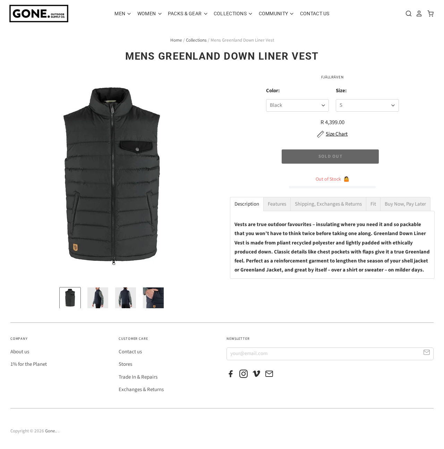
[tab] (247, 204)
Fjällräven (332, 77)
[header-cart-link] (428, 13)
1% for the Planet (28, 364)
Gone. (50, 431)
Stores (125, 364)
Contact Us (315, 13)
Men (120, 13)
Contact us (130, 351)
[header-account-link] (417, 13)
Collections (231, 13)
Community (274, 13)
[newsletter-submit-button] (427, 353)
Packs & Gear (185, 13)
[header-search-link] (407, 13)
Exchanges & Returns (141, 389)
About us (19, 351)
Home (176, 40)
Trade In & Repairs (138, 377)
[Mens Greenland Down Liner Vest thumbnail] (70, 297)
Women (147, 13)
